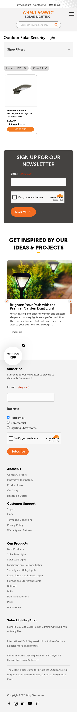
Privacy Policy (15, 525)
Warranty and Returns (19, 530)
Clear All (38, 68)
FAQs (10, 514)
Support (11, 509)
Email (21, 173)
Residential (17, 417)
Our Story (12, 490)
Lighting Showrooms (24, 427)
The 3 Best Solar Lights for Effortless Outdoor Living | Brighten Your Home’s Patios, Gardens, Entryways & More (37, 674)
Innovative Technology (20, 480)
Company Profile (17, 474)
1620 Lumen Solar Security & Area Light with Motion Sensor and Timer (21, 113)
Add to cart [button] (20, 129)
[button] (6, 301)
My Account (24, 5)
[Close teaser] (23, 345)
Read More (18, 332)
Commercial (18, 422)
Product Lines (15, 485)
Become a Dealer (17, 496)
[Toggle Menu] (71, 14)
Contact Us (39, 5)
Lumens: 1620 (14, 68)
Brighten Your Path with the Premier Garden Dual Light (33, 306)
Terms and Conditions (19, 519)
